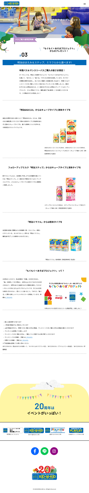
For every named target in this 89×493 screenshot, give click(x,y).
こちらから (8, 297)
